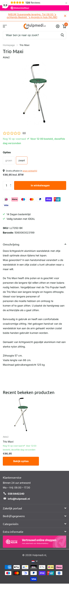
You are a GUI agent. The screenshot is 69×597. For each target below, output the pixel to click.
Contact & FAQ (5, 26)
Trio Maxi (8, 441)
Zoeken (62, 35)
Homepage (9, 45)
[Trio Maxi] (21, 415)
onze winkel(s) (30, 170)
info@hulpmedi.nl (19, 498)
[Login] (57, 26)
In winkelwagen (40, 185)
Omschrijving (11, 244)
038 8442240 (16, 493)
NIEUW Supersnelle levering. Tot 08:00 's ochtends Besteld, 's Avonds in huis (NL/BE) (32, 16)
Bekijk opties (21, 461)
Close (65, 16)
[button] (11, 182)
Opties (7, 152)
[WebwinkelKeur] (34, 542)
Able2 (6, 57)
